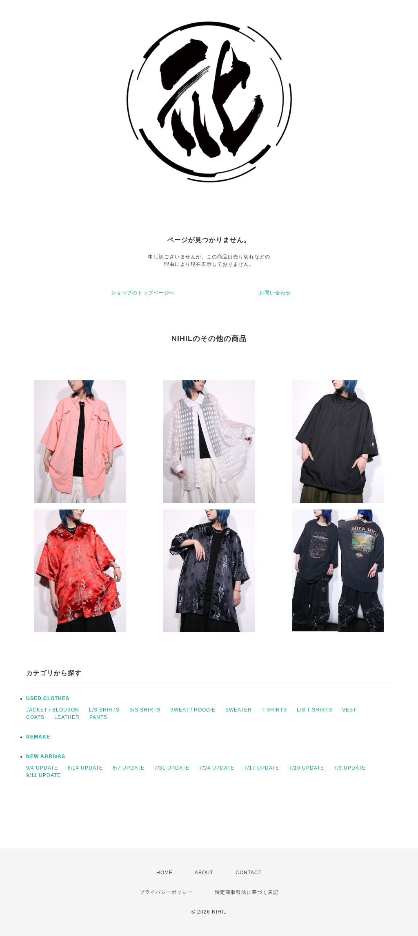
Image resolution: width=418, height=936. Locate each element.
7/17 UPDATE (261, 768)
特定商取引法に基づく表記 (246, 892)
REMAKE (38, 737)
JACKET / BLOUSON (52, 710)
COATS (35, 717)
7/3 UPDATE (350, 768)
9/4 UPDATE (42, 768)
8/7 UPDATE (129, 768)
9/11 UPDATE (43, 775)
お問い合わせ (275, 293)
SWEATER (238, 710)
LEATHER (67, 717)
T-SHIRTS (274, 710)
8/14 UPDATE (85, 768)
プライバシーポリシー (166, 892)
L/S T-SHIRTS (314, 710)
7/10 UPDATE (306, 768)
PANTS (98, 717)
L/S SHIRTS (104, 710)
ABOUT (204, 872)
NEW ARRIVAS (45, 756)
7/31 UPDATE (171, 768)
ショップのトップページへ (143, 293)
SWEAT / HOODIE (193, 710)
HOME (164, 872)
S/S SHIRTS (144, 710)
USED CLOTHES (47, 698)
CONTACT (249, 872)
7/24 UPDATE (216, 768)
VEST (349, 710)
